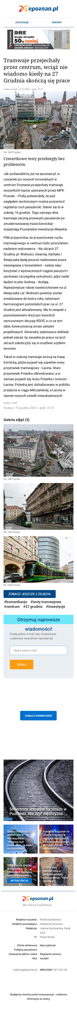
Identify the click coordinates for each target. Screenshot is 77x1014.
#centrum (12, 606)
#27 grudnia (32, 606)
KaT (15, 403)
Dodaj (21, 664)
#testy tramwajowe (46, 602)
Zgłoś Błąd (21, 22)
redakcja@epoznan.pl (25, 969)
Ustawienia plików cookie (23, 954)
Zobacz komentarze (38, 715)
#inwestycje (55, 606)
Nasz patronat (47, 945)
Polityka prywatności (25, 949)
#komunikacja (15, 602)
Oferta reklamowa (27, 945)
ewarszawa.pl (46, 994)
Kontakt (57, 22)
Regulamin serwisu (50, 954)
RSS (34, 958)
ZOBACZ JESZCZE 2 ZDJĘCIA (29, 594)
